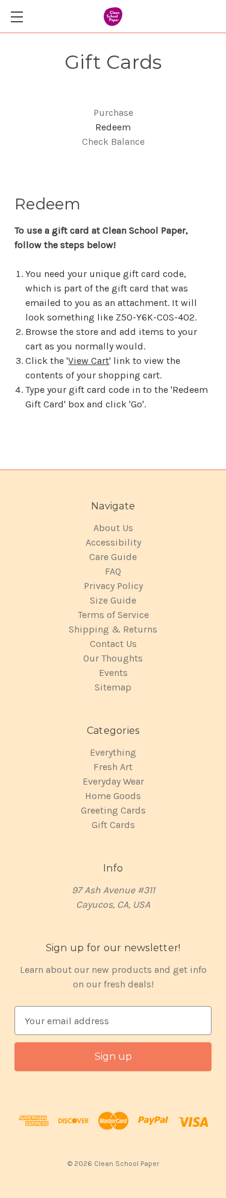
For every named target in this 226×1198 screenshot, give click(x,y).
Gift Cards (113, 824)
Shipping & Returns (113, 629)
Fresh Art (113, 767)
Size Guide (113, 600)
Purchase (113, 112)
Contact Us (113, 643)
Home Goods (113, 795)
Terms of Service (113, 614)
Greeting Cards (113, 810)
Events (113, 672)
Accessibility (113, 542)
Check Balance (113, 141)
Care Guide (113, 556)
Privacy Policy (113, 585)
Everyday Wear (113, 781)
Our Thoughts (113, 658)
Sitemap (113, 687)
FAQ (113, 571)
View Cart (88, 360)
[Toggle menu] (16, 16)
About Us (113, 528)
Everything (113, 752)
